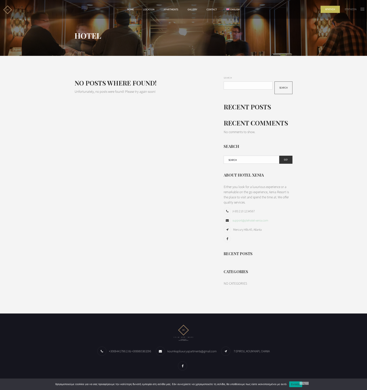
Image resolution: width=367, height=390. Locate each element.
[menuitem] (233, 9)
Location (148, 9)
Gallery (192, 9)
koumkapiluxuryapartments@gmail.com (192, 351)
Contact (211, 9)
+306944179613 (119, 351)
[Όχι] (304, 383)
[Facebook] (228, 238)
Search (228, 77)
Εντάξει (295, 384)
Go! (286, 159)
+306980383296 (141, 351)
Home (130, 9)
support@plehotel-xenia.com (250, 220)
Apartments (171, 9)
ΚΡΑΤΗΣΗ (330, 9)
